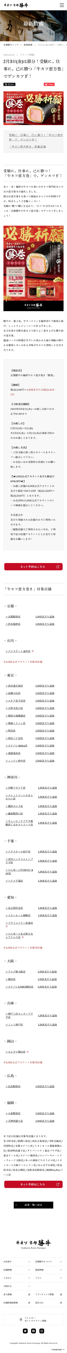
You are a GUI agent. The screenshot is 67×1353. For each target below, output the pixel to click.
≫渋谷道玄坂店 (14, 685)
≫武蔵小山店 (12, 693)
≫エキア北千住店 (15, 700)
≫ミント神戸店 (14, 1024)
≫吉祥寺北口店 (14, 708)
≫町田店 (10, 730)
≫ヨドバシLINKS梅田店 (19, 986)
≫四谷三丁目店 (14, 738)
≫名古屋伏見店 (14, 908)
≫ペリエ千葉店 (14, 880)
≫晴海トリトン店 (15, 723)
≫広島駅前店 (12, 1086)
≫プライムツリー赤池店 (19, 923)
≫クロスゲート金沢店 (18, 651)
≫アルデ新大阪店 (15, 971)
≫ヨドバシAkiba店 (16, 745)
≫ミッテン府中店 (15, 760)
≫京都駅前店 (12, 616)
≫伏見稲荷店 (12, 624)
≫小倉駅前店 (12, 1113)
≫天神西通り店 (14, 1121)
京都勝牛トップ (11, 45)
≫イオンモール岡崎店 (18, 915)
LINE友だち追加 (45, 616)
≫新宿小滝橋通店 (15, 715)
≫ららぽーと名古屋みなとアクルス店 (19, 935)
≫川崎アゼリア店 (15, 787)
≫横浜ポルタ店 (14, 806)
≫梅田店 (10, 979)
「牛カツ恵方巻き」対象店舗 (27, 146)
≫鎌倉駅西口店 (14, 813)
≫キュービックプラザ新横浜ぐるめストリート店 (19, 823)
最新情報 (28, 45)
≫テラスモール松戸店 (18, 851)
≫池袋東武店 (12, 753)
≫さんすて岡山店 (15, 1051)
